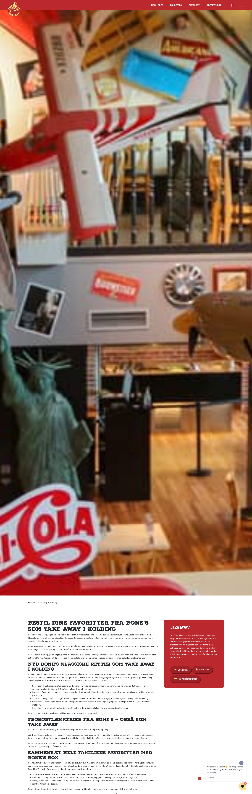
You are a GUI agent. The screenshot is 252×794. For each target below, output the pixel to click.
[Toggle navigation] (241, 5)
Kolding (53, 602)
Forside (31, 602)
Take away (176, 5)
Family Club (214, 5)
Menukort (194, 5)
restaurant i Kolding (42, 646)
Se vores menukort (188, 679)
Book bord (157, 5)
